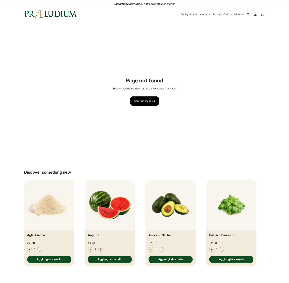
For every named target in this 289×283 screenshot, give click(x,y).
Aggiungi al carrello (49, 259)
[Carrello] (262, 14)
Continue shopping (144, 100)
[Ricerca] (248, 14)
